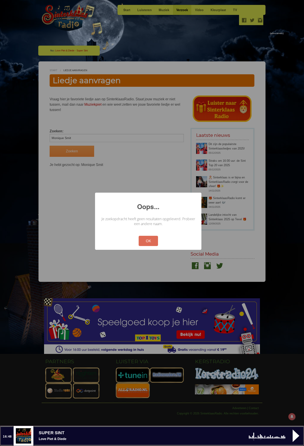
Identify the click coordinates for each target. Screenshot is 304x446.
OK (148, 240)
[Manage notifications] (292, 416)
